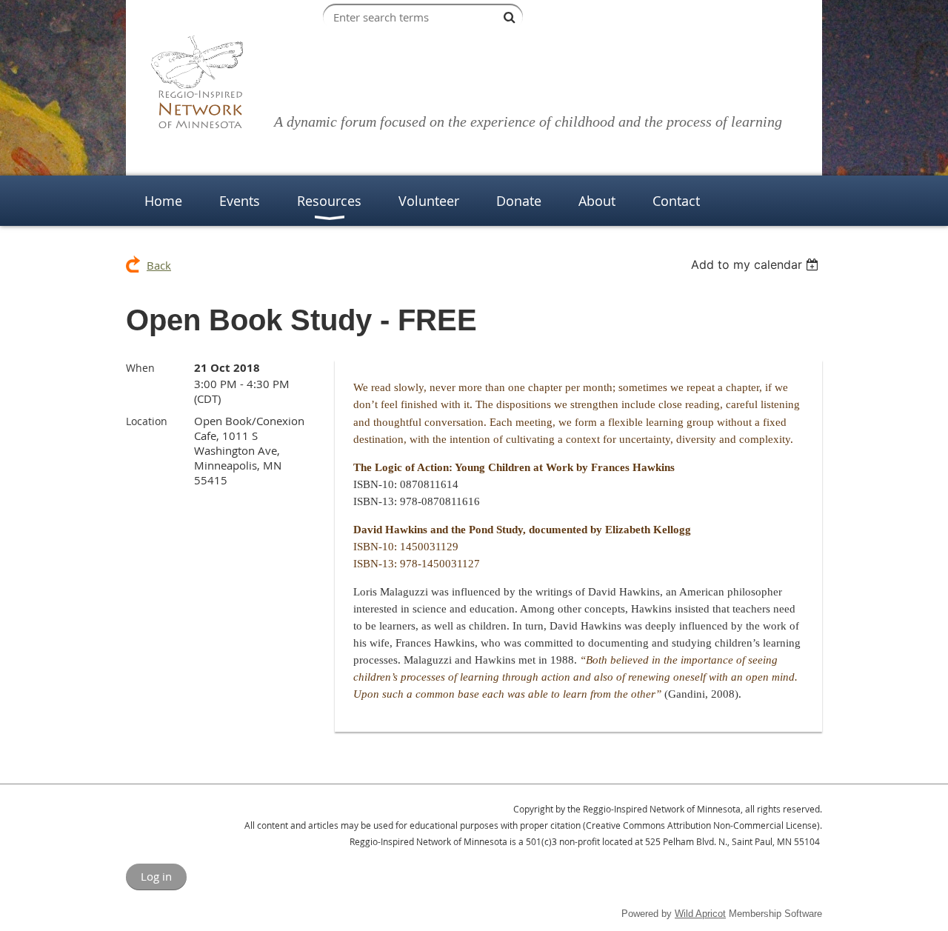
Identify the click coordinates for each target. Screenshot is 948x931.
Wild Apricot (700, 913)
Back (159, 265)
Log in (156, 876)
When (140, 368)
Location (146, 421)
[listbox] (756, 264)
